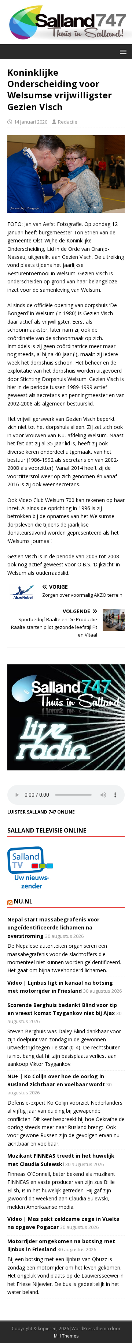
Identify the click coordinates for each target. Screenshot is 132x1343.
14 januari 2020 (30, 121)
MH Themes (66, 1336)
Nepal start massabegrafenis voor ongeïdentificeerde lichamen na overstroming (53, 927)
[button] (122, 51)
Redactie (67, 121)
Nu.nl (23, 901)
